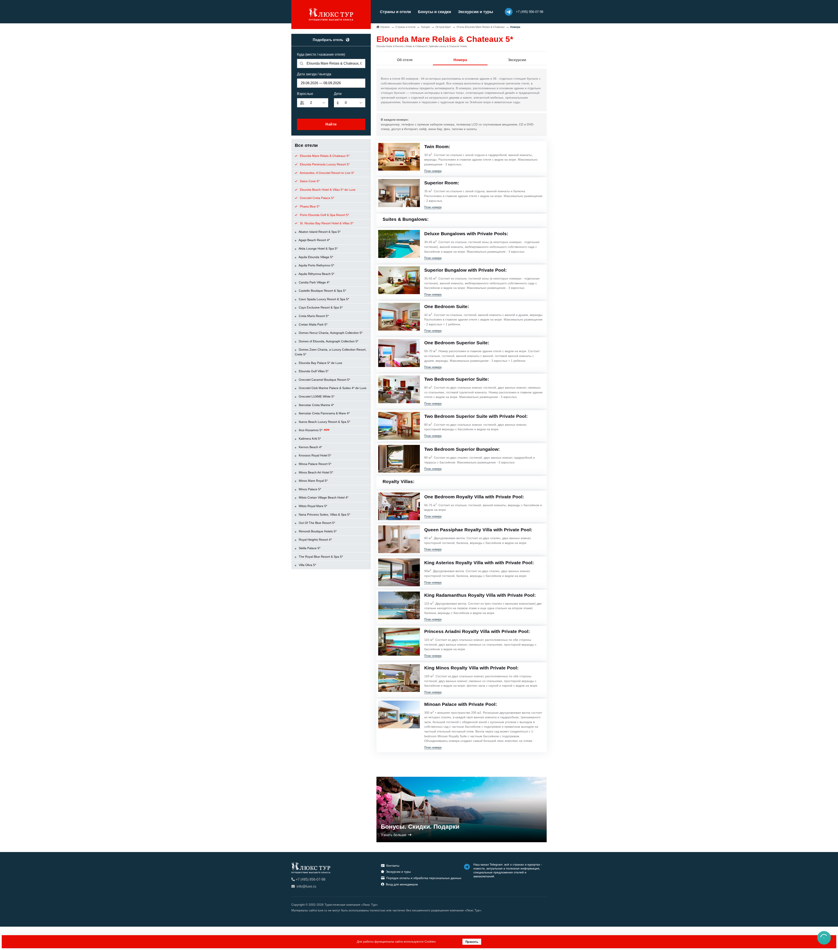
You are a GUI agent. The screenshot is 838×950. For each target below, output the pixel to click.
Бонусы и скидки (434, 12)
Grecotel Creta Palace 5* (316, 198)
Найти (331, 124)
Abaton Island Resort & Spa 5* (319, 231)
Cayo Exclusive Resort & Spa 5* (320, 307)
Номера (460, 60)
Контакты (392, 865)
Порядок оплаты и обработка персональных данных (423, 878)
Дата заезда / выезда (314, 74)
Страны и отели (395, 12)
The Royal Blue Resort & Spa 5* (320, 556)
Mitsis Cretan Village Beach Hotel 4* (323, 497)
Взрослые (305, 94)
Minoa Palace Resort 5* (314, 464)
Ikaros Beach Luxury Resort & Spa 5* (324, 422)
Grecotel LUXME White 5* (316, 396)
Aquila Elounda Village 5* (315, 257)
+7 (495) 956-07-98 (310, 879)
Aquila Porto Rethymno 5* (316, 265)
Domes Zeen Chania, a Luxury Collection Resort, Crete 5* (330, 352)
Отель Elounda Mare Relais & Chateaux (481, 27)
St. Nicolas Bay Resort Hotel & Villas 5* (326, 223)
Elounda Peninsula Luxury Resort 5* (324, 164)
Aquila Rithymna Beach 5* (316, 274)
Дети (338, 94)
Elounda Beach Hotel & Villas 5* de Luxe (327, 189)
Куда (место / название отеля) (321, 54)
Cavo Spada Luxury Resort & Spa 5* (323, 299)
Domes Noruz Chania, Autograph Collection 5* (330, 332)
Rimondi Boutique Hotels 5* (317, 531)
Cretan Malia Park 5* (312, 324)
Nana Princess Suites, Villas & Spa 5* (324, 514)
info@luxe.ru (306, 886)
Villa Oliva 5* (307, 565)
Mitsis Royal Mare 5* (312, 506)
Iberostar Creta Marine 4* (316, 405)
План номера (432, 171)
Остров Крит (443, 27)
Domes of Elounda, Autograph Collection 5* (328, 341)
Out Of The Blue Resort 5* (316, 523)
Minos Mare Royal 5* (313, 480)
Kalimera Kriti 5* (309, 438)
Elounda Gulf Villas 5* (313, 371)
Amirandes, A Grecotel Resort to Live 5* (326, 173)
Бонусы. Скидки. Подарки (420, 826)
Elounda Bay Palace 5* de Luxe (320, 363)
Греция (425, 27)
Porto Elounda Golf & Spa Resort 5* (324, 215)
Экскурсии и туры (475, 12)
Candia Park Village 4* (314, 282)
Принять (471, 941)
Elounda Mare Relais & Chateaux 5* (324, 156)
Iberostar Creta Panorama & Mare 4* (324, 413)
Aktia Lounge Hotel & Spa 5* (318, 248)
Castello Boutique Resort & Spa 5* (322, 290)
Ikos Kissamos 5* (310, 430)
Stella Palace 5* (309, 548)
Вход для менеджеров (402, 884)
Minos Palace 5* (309, 489)
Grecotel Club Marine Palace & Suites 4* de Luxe (332, 388)
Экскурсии (517, 60)
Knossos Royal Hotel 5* (314, 455)
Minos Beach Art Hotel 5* (315, 472)
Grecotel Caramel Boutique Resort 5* (324, 379)
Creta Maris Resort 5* (313, 316)
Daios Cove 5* (309, 181)
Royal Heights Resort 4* (315, 539)
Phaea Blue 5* (309, 206)
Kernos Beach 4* (310, 447)
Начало (385, 27)
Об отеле (405, 60)
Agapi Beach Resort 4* (314, 240)
